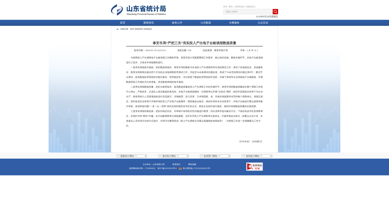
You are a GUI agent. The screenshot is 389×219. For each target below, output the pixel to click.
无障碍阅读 (239, 6)
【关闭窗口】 (257, 141)
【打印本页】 (244, 141)
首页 (122, 22)
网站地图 (192, 164)
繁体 (231, 6)
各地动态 (148, 29)
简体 (225, 6)
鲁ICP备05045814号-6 (167, 168)
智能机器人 (251, 6)
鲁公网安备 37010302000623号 (196, 168)
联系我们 (176, 164)
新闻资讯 (139, 29)
